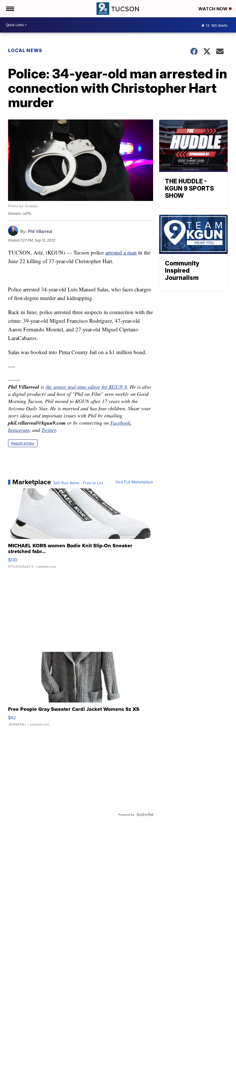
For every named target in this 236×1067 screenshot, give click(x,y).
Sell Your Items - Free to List (78, 483)
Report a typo (22, 443)
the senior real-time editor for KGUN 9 (86, 386)
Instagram (18, 429)
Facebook (120, 422)
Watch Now (213, 9)
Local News (25, 50)
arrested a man (121, 252)
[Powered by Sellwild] (144, 814)
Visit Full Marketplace (134, 482)
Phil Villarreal (40, 231)
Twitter (48, 429)
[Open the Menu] (9, 8)
